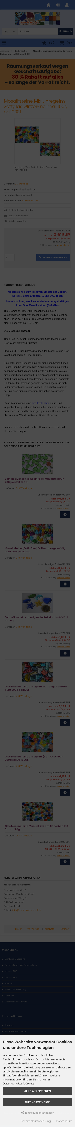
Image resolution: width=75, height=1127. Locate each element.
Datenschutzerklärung (36, 1121)
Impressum (64, 1121)
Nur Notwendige (37, 1102)
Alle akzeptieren (37, 1091)
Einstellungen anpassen (39, 1112)
